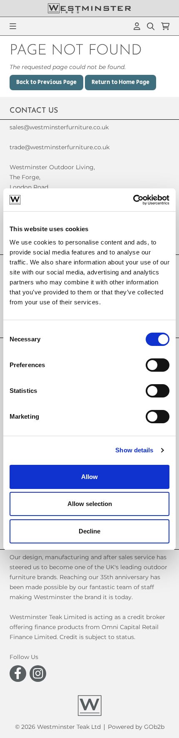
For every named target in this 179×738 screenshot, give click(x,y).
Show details (134, 450)
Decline (89, 531)
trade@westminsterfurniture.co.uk (59, 147)
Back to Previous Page (46, 82)
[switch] (157, 365)
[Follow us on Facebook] (18, 673)
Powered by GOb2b (136, 727)
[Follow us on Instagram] (38, 673)
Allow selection (89, 503)
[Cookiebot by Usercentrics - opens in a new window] (133, 200)
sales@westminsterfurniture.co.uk (59, 127)
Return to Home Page (120, 82)
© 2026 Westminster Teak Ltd (58, 727)
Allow (89, 476)
